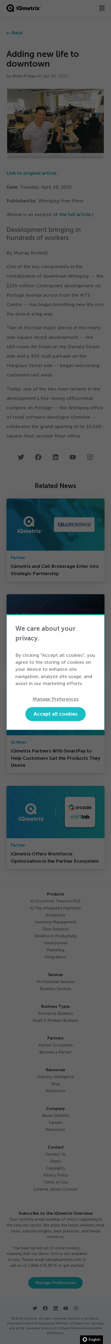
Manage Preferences (56, 699)
